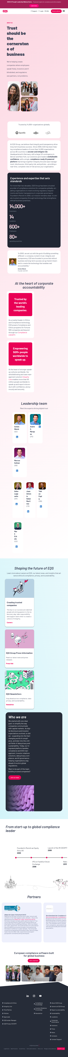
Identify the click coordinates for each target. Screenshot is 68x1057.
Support (34, 11)
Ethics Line (40, 1048)
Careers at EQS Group (58, 1006)
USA (47, 11)
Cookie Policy (22, 1048)
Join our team (14, 777)
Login (41, 11)
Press (53, 1029)
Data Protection (14, 1048)
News (53, 1032)
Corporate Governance (55, 1021)
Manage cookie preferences (50, 1048)
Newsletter (38, 1013)
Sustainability (55, 1013)
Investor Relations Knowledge (41, 1009)
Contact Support (56, 1039)
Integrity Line (8, 1006)
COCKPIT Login (61, 1048)
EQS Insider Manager (10, 1020)
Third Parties (8, 1010)
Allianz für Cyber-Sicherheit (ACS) (24, 919)
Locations (54, 1017)
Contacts (54, 1036)
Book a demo (56, 11)
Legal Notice (6, 1048)
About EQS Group (56, 1003)
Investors (54, 1025)
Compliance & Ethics (10, 1003)
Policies (6, 1013)
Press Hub (9, 663)
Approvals (7, 1017)
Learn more (34, 5)
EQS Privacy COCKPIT (10, 1024)
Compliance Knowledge (39, 1003)
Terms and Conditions (31, 1048)
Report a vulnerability (58, 1010)
